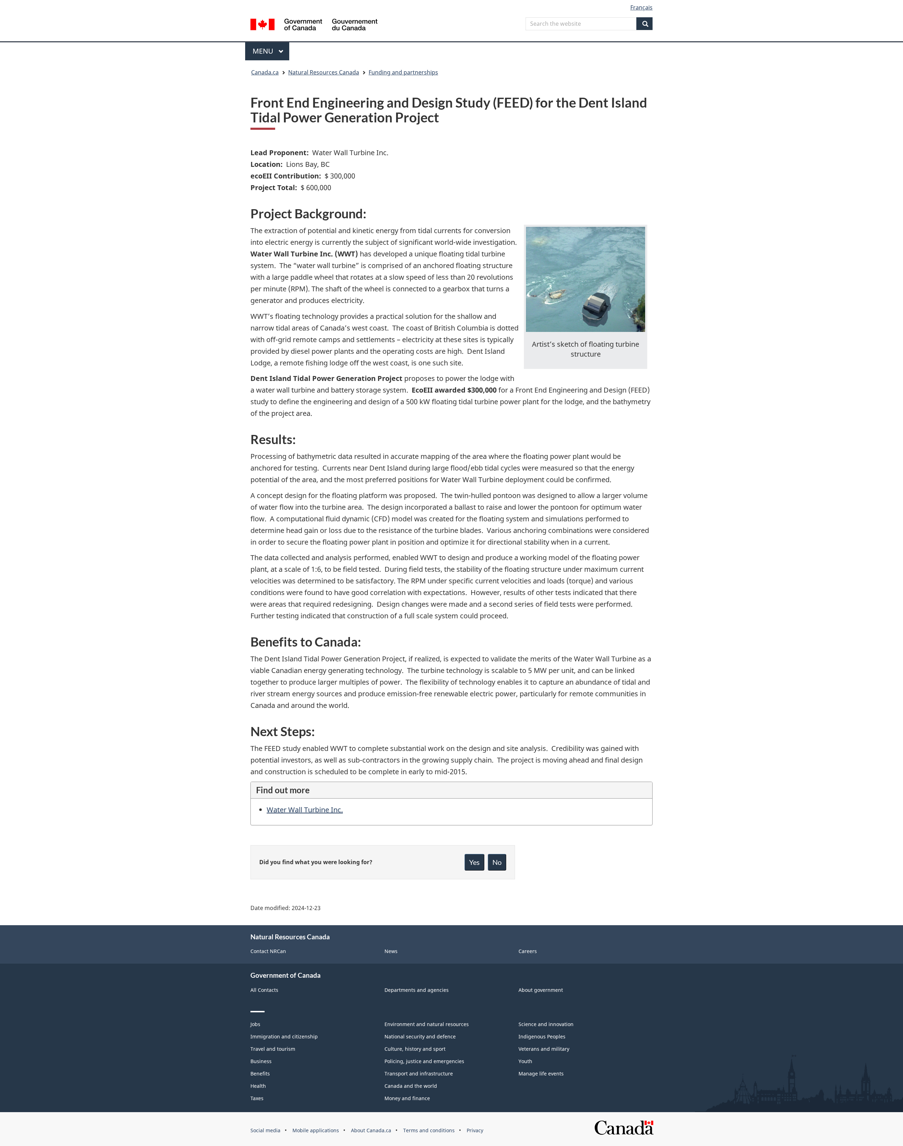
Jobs (255, 1024)
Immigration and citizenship (284, 1036)
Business (261, 1061)
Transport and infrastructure (418, 1073)
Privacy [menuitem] (475, 1130)
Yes (474, 862)
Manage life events (541, 1073)
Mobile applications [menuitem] (315, 1130)
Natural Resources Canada (323, 72)
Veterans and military (544, 1048)
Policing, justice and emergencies (424, 1061)
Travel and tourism (272, 1048)
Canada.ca (265, 72)
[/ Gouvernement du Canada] (313, 25)
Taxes (256, 1098)
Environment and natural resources (426, 1024)
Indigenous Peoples (542, 1036)
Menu (264, 51)
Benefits (260, 1073)
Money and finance (407, 1098)
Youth (525, 1061)
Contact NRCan (268, 951)
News (391, 951)
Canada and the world (410, 1086)
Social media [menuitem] (265, 1130)
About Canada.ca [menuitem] (371, 1130)
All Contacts (264, 990)
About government (541, 990)
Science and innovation (546, 1024)
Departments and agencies (416, 990)
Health (258, 1086)
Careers (528, 951)
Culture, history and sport (415, 1048)
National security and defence (420, 1036)
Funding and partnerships (403, 72)
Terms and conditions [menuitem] (429, 1130)
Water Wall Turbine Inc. (305, 809)
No (497, 862)
